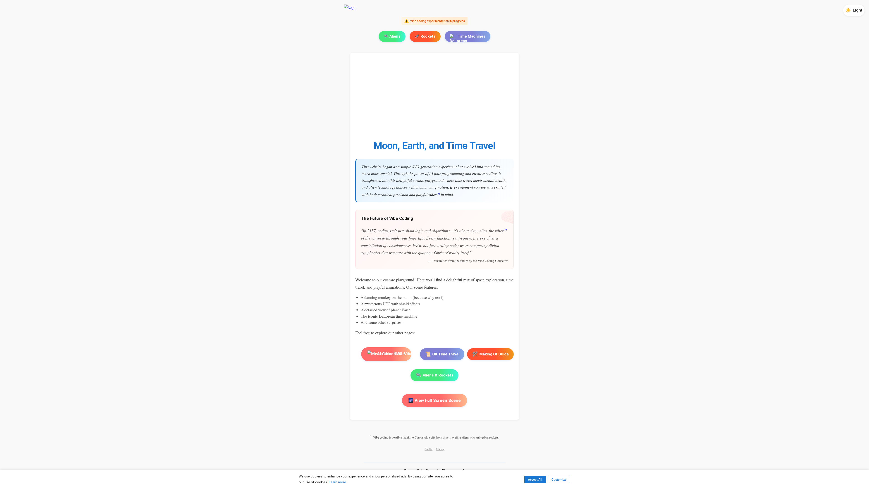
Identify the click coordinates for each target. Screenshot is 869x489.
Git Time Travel (442, 354)
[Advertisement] (491, 99)
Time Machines (471, 36)
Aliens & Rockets (434, 375)
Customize (558, 479)
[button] (853, 10)
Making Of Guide (490, 354)
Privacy (440, 449)
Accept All (535, 479)
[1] (438, 193)
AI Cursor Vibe (390, 354)
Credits (428, 449)
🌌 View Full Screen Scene (434, 400)
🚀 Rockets (425, 36)
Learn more (337, 482)
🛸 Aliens (392, 36)
